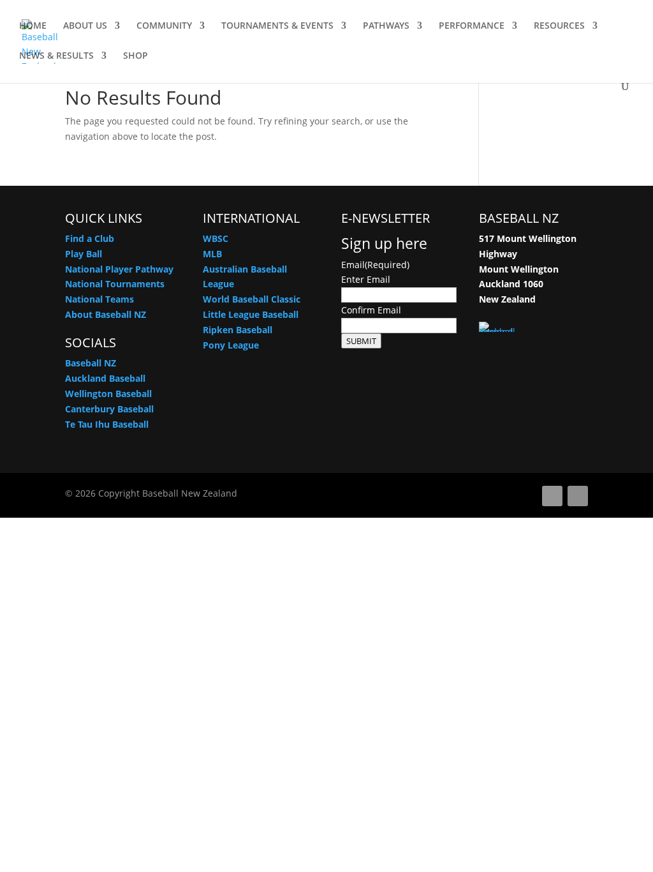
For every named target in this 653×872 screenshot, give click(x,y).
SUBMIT (361, 341)
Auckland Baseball (105, 378)
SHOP (135, 56)
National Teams (99, 299)
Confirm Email (371, 310)
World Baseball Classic (251, 299)
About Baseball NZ (105, 314)
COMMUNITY (164, 26)
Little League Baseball (250, 314)
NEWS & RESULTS (56, 56)
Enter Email (365, 279)
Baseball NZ (90, 363)
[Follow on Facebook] (552, 496)
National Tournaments (115, 284)
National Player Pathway (119, 269)
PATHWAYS (386, 26)
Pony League (231, 345)
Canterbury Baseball (109, 409)
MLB (212, 254)
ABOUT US (85, 26)
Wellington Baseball (108, 393)
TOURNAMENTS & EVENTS (277, 26)
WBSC (215, 238)
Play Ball (83, 254)
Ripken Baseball (237, 330)
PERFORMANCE (471, 26)
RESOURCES (559, 26)
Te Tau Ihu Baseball (107, 424)
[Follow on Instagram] (578, 496)
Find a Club (89, 238)
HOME (33, 26)
